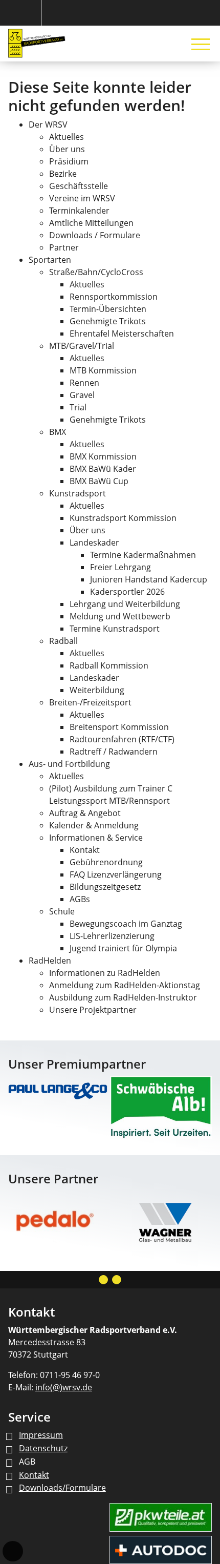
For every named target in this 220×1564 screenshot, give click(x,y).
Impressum (41, 1435)
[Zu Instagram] (103, 1279)
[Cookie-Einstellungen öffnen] (13, 1551)
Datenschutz (43, 1448)
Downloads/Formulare (62, 1487)
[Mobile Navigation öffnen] (200, 44)
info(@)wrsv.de (63, 1387)
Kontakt (34, 1474)
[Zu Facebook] (116, 1279)
